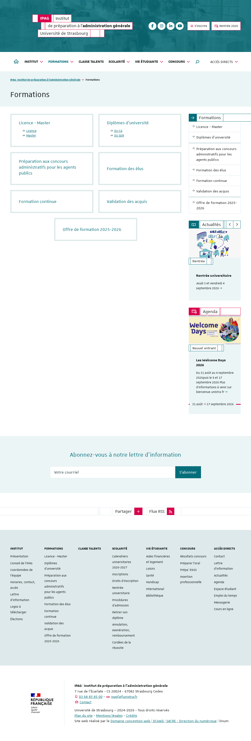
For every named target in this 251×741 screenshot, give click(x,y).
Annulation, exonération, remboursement (123, 630)
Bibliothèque (154, 596)
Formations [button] (58, 62)
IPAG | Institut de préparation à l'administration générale (45, 79)
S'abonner (188, 472)
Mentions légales (109, 715)
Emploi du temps (225, 596)
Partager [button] (123, 511)
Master (31, 136)
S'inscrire (200, 26)
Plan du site (84, 715)
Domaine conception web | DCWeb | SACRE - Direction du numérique (164, 721)
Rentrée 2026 (228, 26)
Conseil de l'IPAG (21, 563)
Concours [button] (176, 62)
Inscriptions (120, 574)
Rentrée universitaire (213, 276)
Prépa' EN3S (188, 570)
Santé (150, 576)
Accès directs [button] (221, 62)
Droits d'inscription (125, 581)
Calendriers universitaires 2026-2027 (121, 561)
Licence (31, 131)
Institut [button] (31, 62)
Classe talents (91, 62)
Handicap (152, 582)
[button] (197, 62)
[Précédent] (230, 224)
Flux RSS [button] (156, 511)
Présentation (19, 556)
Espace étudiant (225, 589)
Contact (219, 556)
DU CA (118, 131)
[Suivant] (237, 224)
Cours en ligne (223, 609)
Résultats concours (193, 556)
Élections (16, 619)
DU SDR (119, 136)
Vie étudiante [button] (146, 62)
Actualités (221, 576)
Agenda (219, 582)
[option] (215, 264)
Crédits (131, 715)
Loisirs (150, 569)
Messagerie (222, 602)
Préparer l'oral (190, 563)
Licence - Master (55, 556)
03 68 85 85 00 (90, 696)
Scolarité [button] (117, 62)
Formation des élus (57, 604)
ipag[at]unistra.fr (124, 696)
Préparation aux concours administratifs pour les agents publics (55, 587)
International (155, 589)
